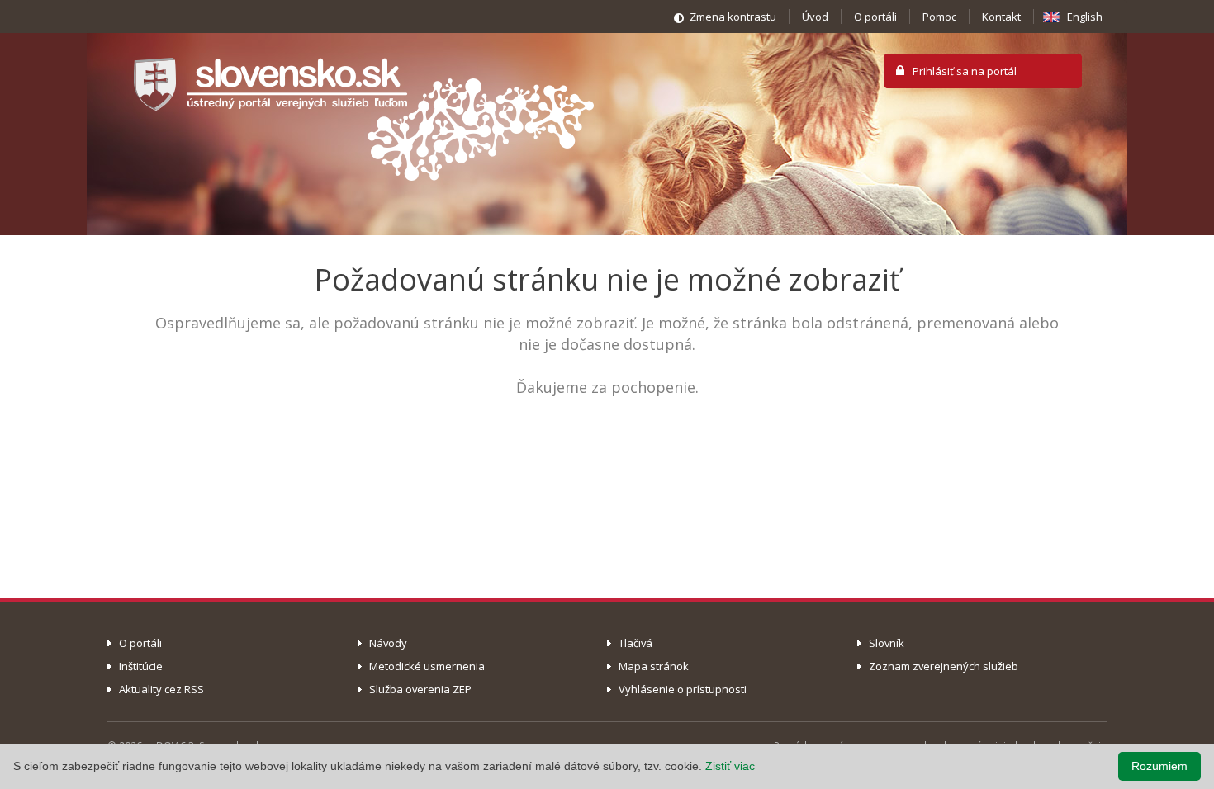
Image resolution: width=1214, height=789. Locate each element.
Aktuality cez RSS (161, 689)
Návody (388, 642)
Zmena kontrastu (733, 16)
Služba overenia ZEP (420, 689)
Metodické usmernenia (427, 666)
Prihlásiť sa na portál (965, 71)
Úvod (815, 16)
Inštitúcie (141, 666)
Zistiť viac (730, 765)
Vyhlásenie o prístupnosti (683, 689)
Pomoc (939, 16)
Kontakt (1001, 16)
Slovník (886, 642)
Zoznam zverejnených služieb (943, 666)
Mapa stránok (654, 666)
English (1085, 16)
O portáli (875, 16)
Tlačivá (635, 642)
